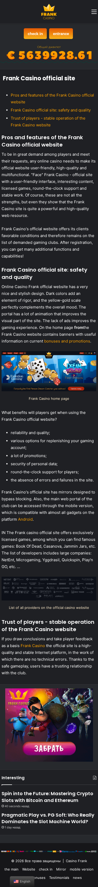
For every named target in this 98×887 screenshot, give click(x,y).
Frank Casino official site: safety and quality (51, 110)
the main (11, 869)
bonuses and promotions (67, 341)
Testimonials (59, 877)
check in (35, 33)
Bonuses (38, 877)
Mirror (61, 869)
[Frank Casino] (49, 11)
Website (28, 869)
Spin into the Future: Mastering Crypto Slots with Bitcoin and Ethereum (47, 796)
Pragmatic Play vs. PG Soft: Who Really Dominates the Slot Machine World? (48, 818)
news (77, 877)
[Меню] (94, 13)
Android (25, 519)
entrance (61, 33)
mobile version (82, 869)
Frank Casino (33, 645)
